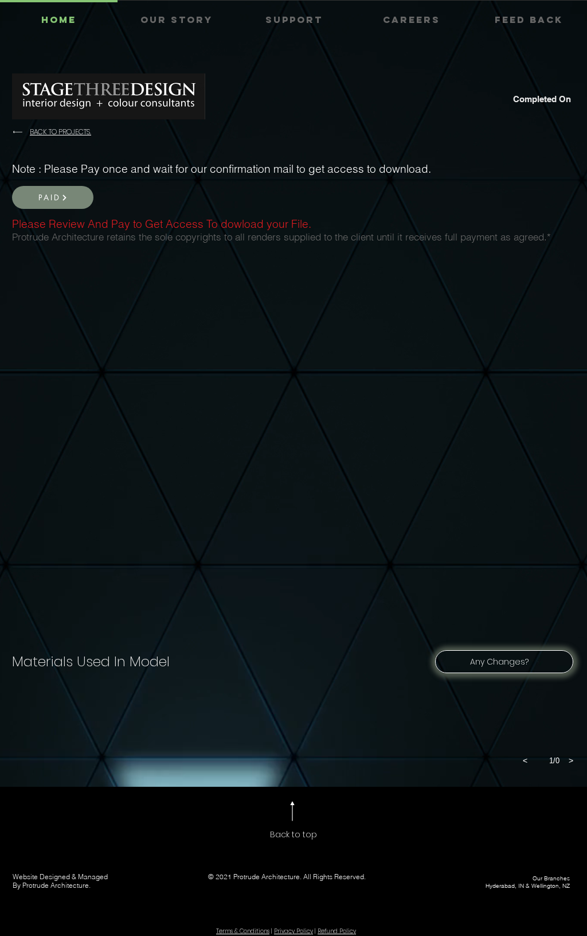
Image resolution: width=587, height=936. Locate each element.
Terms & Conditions (242, 931)
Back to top (293, 834)
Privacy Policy (293, 931)
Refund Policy (337, 931)
